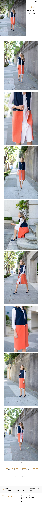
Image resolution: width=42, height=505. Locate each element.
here (12, 468)
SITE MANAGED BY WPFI (26, 503)
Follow (36, 1)
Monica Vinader (31, 469)
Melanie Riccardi (23, 462)
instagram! (25, 476)
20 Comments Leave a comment (35, 489)
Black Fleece (24, 468)
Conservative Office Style (32, 6)
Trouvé (7, 468)
